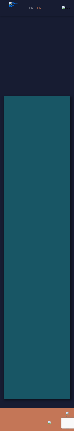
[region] (37, 56)
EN (31, 8)
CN (39, 8)
